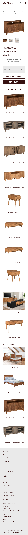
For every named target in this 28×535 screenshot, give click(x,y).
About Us (5, 458)
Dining (5, 482)
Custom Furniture (8, 471)
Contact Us (6, 461)
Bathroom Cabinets (8, 495)
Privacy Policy (20, 530)
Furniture (5, 464)
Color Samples (7, 499)
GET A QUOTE (14, 82)
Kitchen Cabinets (8, 492)
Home (4, 11)
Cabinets (5, 468)
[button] (22, 20)
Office (4, 489)
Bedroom (5, 479)
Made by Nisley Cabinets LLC (14, 60)
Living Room (10, 11)
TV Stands (17, 11)
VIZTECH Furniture (19, 532)
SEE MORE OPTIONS (14, 77)
